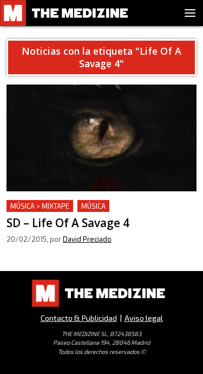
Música (93, 206)
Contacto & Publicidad (79, 318)
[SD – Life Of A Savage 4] (101, 138)
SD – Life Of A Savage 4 (51, 206)
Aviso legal (144, 318)
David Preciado (87, 239)
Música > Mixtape (39, 206)
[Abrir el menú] (190, 13)
